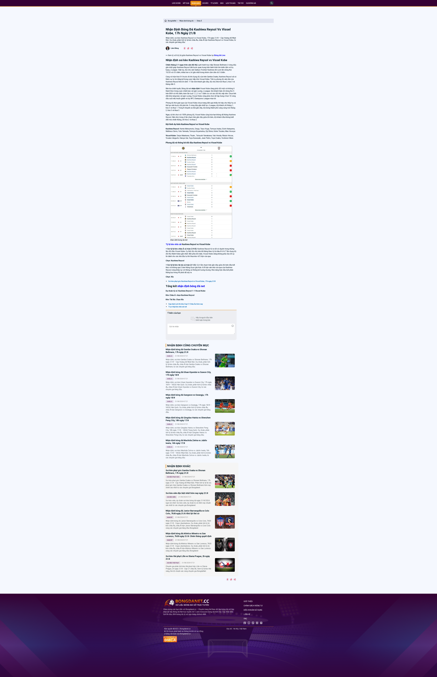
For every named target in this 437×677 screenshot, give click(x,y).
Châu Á (199, 21)
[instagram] (257, 623)
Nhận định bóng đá (186, 21)
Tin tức (241, 3)
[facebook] (245, 623)
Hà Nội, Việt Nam (239, 629)
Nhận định (196, 3)
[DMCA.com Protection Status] (194, 639)
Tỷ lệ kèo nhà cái (174, 244)
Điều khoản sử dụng (253, 610)
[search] (272, 4)
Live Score (176, 3)
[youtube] (249, 623)
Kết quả (186, 3)
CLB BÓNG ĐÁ (251, 3)
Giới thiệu (248, 601)
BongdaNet (172, 21)
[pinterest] (261, 623)
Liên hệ (247, 614)
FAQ (245, 619)
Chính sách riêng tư (253, 606)
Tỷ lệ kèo (214, 3)
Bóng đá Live (219, 55)
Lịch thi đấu (230, 3)
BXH (222, 3)
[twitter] (253, 623)
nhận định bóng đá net (191, 286)
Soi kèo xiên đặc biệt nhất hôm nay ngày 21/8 (187, 493)
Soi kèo (205, 3)
